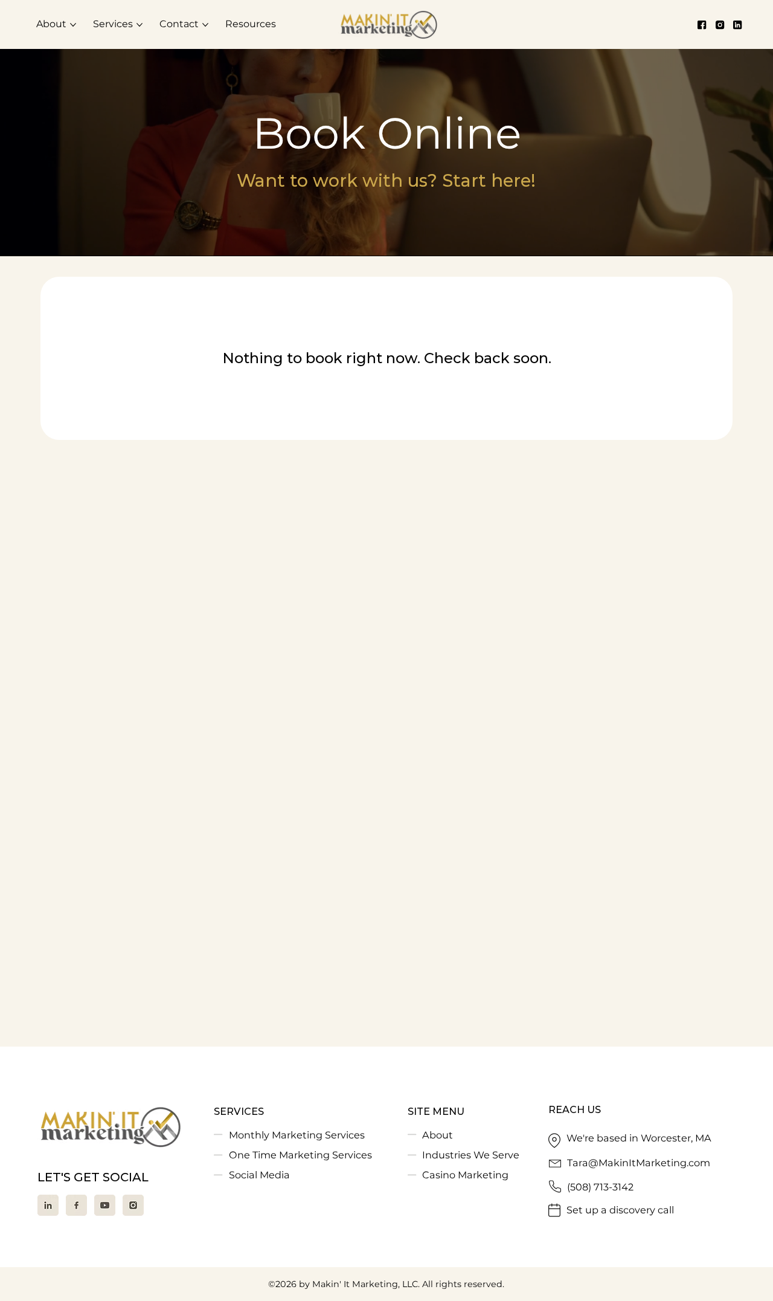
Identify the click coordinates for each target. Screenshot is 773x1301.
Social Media (259, 1175)
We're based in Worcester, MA (638, 1138)
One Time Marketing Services (300, 1155)
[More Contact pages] (205, 25)
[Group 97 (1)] (104, 1205)
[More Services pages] (139, 25)
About (437, 1135)
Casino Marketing (465, 1175)
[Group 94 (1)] (76, 1205)
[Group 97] (133, 1205)
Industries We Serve (470, 1155)
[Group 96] (48, 1205)
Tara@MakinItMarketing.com (638, 1163)
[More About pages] (73, 25)
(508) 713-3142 (600, 1187)
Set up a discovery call (620, 1210)
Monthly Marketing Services (297, 1135)
